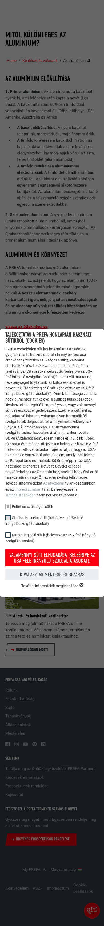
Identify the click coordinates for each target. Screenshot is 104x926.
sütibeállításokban (20, 495)
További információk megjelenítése (50, 586)
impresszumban (28, 489)
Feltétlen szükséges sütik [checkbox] (32, 506)
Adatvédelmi (54, 483)
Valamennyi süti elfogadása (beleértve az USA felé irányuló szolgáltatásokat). (52, 558)
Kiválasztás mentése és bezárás (52, 574)
